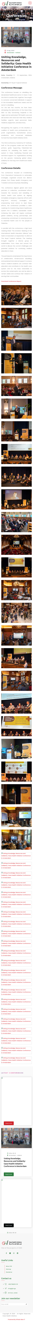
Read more (9, 1123)
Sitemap (8, 1269)
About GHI (9, 1266)
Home (10, 20)
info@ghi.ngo (12, 1288)
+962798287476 (13, 1284)
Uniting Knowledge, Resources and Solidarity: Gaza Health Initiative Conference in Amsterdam (15, 1162)
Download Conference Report (11, 281)
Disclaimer (9, 1272)
